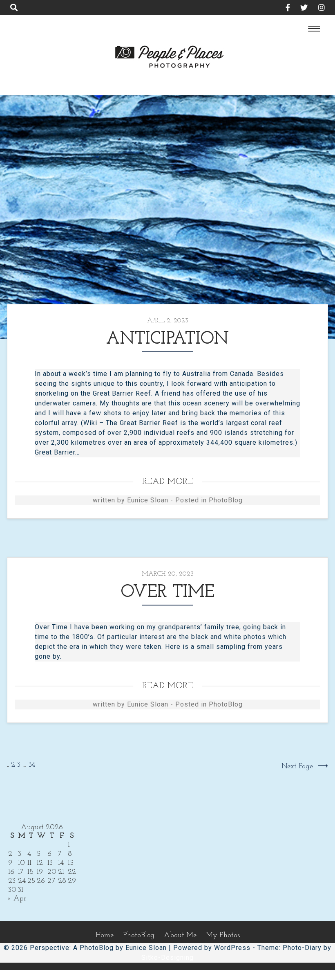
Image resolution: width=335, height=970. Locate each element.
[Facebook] (283, 8)
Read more (167, 481)
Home (105, 935)
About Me (180, 935)
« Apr (16, 898)
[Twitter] (300, 8)
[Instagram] (317, 8)
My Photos (223, 935)
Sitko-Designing (167, 957)
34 (32, 765)
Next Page (297, 766)
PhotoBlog (226, 500)
